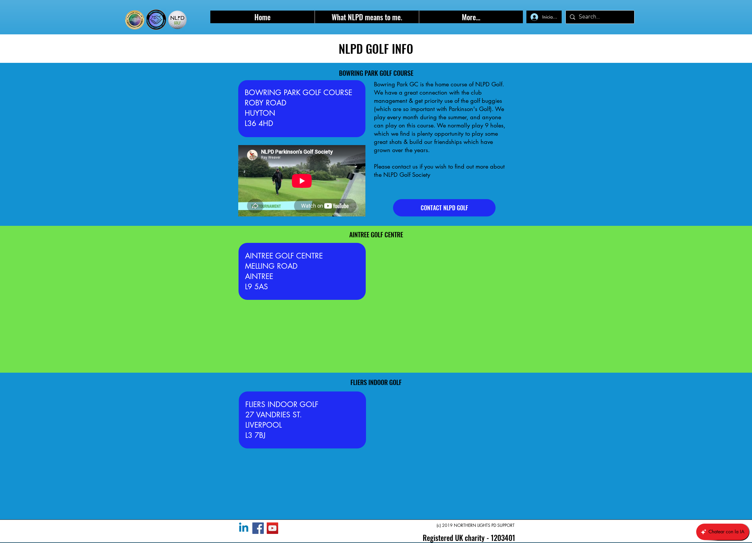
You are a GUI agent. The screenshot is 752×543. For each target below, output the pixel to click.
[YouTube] (272, 528)
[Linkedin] (243, 528)
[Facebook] (258, 528)
